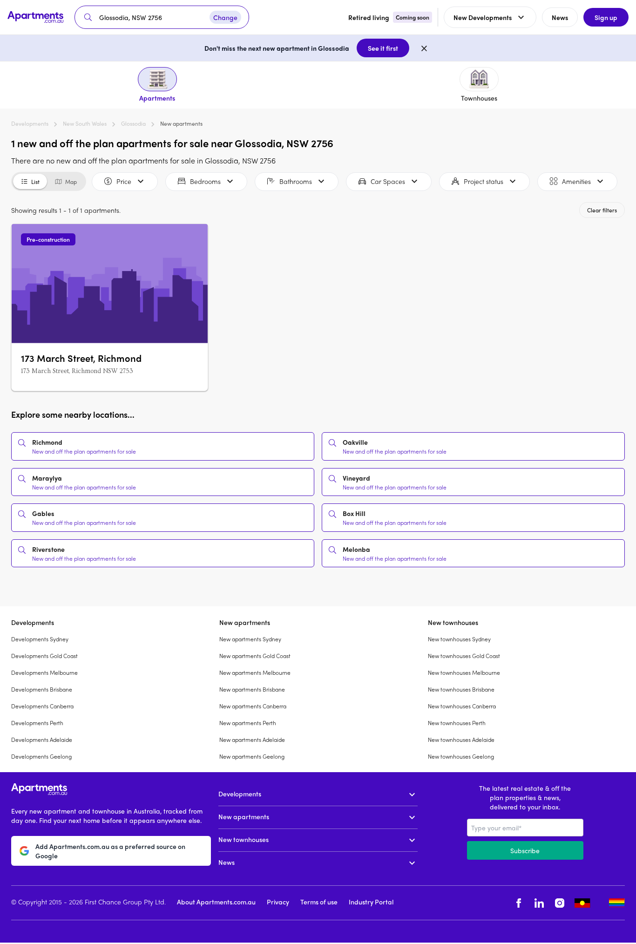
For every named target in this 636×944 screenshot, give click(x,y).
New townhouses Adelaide (461, 739)
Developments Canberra (42, 706)
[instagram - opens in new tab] (559, 903)
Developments (29, 123)
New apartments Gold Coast (255, 656)
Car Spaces (388, 181)
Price (123, 181)
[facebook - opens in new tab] (518, 903)
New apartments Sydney (250, 639)
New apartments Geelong (251, 756)
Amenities (576, 181)
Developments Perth (37, 723)
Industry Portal (371, 901)
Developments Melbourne (44, 672)
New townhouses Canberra (462, 706)
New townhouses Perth (457, 723)
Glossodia (133, 123)
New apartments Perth (247, 723)
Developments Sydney (39, 639)
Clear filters (602, 210)
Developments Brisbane (41, 689)
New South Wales (85, 123)
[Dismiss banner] (424, 48)
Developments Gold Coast (44, 656)
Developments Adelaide (41, 739)
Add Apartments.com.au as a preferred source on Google (110, 851)
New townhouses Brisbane (461, 689)
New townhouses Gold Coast (464, 656)
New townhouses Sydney (459, 639)
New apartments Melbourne (255, 672)
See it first (383, 48)
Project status (483, 181)
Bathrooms (295, 181)
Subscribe (525, 850)
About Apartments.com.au (216, 901)
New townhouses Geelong (461, 756)
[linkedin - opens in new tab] (539, 903)
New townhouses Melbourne (464, 672)
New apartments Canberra (252, 706)
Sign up (606, 17)
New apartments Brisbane (252, 689)
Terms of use (319, 901)
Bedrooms (205, 181)
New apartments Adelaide (252, 739)
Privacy (278, 901)
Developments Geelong (41, 756)
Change (225, 17)
